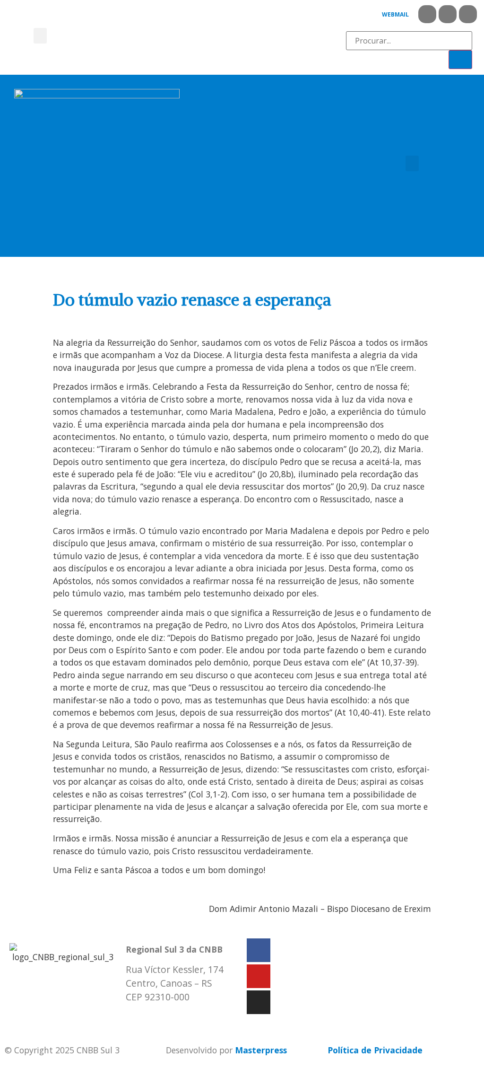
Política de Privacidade (375, 1050)
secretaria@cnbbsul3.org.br (183, 1017)
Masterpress (261, 1050)
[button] (40, 36)
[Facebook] (427, 14)
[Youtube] (448, 14)
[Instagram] (468, 14)
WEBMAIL (395, 14)
